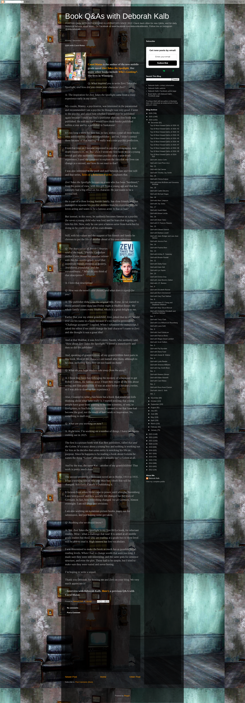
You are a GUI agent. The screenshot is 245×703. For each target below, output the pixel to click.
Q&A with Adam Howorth (159, 378)
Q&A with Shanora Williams (160, 365)
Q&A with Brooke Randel (159, 257)
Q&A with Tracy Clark (158, 319)
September (155, 404)
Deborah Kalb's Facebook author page (162, 91)
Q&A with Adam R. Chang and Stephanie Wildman (161, 304)
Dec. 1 (152, 394)
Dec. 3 (152, 371)
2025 (151, 117)
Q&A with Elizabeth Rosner (160, 290)
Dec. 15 (153, 226)
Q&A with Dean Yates (158, 220)
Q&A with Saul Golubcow (159, 332)
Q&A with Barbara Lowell (159, 233)
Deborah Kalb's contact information (161, 85)
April (153, 420)
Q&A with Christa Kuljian (159, 179)
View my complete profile (155, 482)
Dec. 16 (153, 217)
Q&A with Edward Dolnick (159, 230)
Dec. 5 (152, 345)
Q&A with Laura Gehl (158, 326)
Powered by (156, 71)
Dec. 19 (153, 188)
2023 (151, 434)
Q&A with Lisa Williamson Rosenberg (164, 323)
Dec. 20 (153, 176)
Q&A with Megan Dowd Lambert (162, 339)
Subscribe (162, 63)
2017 (151, 454)
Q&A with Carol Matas (158, 381)
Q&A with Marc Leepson (159, 200)
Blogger (127, 696)
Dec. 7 (152, 316)
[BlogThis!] (100, 601)
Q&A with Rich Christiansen (160, 293)
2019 (151, 447)
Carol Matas (95, 64)
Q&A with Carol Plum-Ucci (160, 163)
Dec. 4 (152, 358)
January (154, 430)
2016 (151, 457)
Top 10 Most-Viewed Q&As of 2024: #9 (164, 151)
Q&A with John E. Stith (158, 390)
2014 (151, 463)
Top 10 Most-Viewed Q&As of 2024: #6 (164, 142)
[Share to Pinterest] (108, 601)
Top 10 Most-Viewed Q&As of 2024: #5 (164, 138)
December (155, 123)
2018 (151, 450)
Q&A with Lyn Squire (158, 270)
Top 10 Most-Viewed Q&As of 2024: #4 (164, 135)
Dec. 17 (153, 207)
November (155, 398)
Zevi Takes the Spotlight (115, 68)
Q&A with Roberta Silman (159, 374)
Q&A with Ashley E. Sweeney (161, 254)
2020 (151, 444)
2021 (151, 441)
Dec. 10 (153, 273)
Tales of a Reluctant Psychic (97, 174)
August (154, 408)
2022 (151, 437)
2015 (151, 460)
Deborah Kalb (154, 478)
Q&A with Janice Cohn (158, 160)
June (153, 414)
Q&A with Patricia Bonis (159, 336)
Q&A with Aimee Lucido (159, 213)
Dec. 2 (152, 384)
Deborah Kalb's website (156, 88)
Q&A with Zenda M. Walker (160, 355)
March (153, 424)
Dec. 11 (153, 261)
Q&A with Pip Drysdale (158, 349)
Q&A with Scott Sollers (158, 342)
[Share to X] (103, 601)
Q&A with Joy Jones (157, 204)
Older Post (135, 677)
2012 (151, 470)
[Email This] (98, 601)
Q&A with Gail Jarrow (158, 169)
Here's (105, 591)
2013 (151, 466)
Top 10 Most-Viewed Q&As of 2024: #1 (164, 125)
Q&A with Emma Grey (158, 277)
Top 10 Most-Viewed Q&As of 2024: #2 (164, 129)
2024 (151, 120)
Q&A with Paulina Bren (158, 248)
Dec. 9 (152, 286)
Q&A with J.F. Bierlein (158, 283)
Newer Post (71, 677)
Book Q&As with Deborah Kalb (117, 16)
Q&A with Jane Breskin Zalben (161, 280)
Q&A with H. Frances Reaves (161, 223)
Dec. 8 (152, 299)
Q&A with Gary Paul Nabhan (160, 296)
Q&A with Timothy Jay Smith (161, 173)
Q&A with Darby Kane (158, 264)
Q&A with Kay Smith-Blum (160, 368)
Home (103, 677)
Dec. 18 (153, 197)
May (153, 417)
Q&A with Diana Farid (158, 352)
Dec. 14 (153, 244)
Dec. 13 (153, 251)
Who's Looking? (127, 71)
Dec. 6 (152, 329)
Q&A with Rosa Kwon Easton (161, 387)
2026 (151, 113)
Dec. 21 (153, 166)
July (152, 411)
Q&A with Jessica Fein (158, 241)
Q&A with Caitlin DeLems (159, 191)
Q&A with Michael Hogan (159, 194)
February (154, 427)
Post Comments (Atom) (84, 682)
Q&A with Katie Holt (157, 267)
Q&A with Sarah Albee (158, 210)
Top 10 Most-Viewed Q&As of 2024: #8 (164, 148)
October (154, 401)
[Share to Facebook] (105, 601)
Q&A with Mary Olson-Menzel (161, 308)
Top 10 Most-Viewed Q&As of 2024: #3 (164, 132)
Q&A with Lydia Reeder (158, 361)
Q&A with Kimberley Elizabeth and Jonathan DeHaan (163, 312)
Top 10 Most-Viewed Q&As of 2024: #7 (164, 145)
